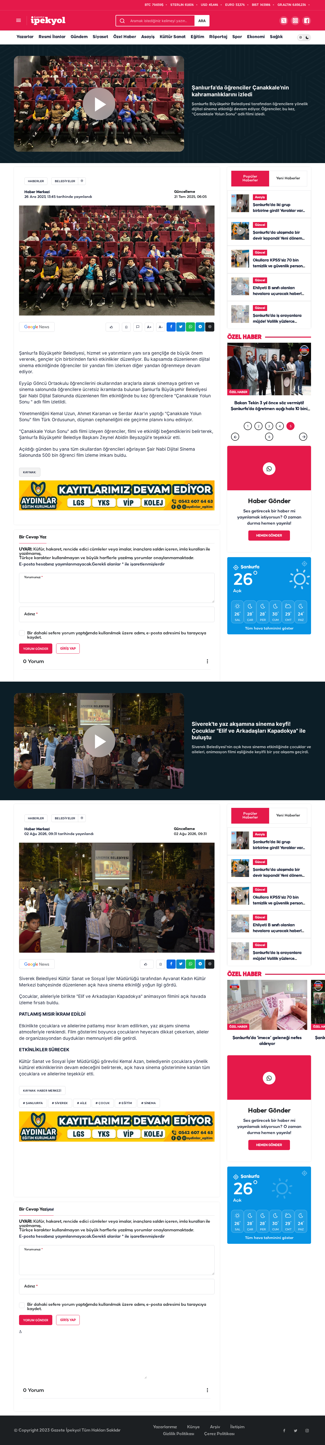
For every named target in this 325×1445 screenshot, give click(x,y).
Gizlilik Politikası (178, 1434)
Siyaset (100, 37)
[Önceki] (235, 443)
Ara (202, 21)
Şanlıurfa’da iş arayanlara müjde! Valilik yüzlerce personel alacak (277, 321)
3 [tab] (269, 432)
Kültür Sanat (173, 37)
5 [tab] (290, 432)
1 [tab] (248, 432)
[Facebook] (284, 1430)
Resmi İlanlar (52, 37)
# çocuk (103, 1103)
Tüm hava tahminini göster (269, 635)
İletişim (237, 1427)
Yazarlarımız (165, 1427)
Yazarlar (25, 37)
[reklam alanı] (117, 495)
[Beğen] (112, 327)
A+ (149, 327)
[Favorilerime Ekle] (126, 327)
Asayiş (148, 37)
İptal (50, 1209)
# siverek (60, 1103)
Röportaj (218, 37)
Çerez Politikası (219, 1434)
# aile (82, 1103)
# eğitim (125, 1103)
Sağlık (276, 37)
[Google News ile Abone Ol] (37, 327)
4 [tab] (280, 432)
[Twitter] (295, 1430)
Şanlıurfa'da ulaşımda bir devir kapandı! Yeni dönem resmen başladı (277, 238)
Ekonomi (256, 37)
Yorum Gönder (35, 649)
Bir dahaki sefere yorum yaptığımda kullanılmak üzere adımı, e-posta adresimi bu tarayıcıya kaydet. (116, 635)
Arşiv (215, 1427)
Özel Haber (124, 37)
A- (161, 327)
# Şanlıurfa (33, 1103)
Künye (193, 1427)
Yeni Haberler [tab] (288, 178)
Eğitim (197, 37)
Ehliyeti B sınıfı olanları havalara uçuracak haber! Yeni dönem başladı (277, 294)
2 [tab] (258, 432)
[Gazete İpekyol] (48, 20)
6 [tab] (269, 443)
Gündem (79, 37)
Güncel (260, 225)
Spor (237, 37)
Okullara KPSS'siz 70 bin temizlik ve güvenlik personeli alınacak (280, 266)
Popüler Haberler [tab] (250, 178)
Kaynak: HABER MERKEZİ (42, 1090)
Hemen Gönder (269, 541)
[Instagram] (307, 1430)
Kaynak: (29, 472)
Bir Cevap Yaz (32, 537)
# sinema (148, 1103)
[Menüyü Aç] (18, 20)
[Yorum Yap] (137, 327)
